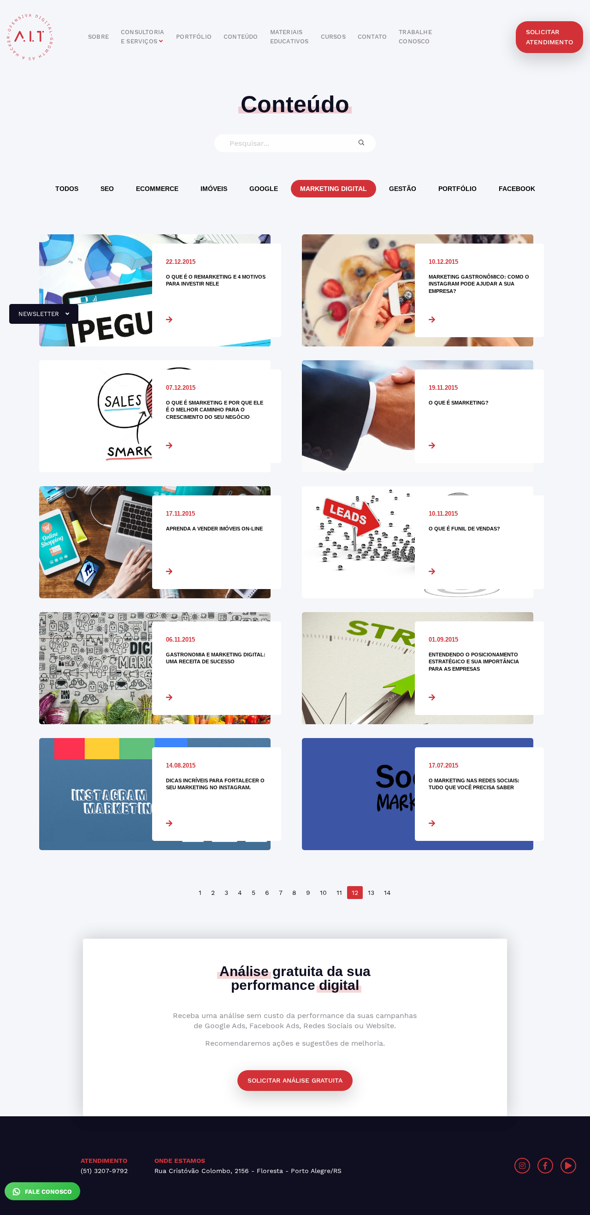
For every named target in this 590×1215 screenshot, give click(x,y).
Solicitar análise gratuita (295, 1080)
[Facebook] (545, 1165)
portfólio (194, 36)
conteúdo (241, 36)
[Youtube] (568, 1165)
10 (323, 892)
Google (263, 188)
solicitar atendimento (549, 37)
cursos (333, 36)
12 (355, 892)
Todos (66, 188)
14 (387, 892)
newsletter (35, 317)
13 (371, 892)
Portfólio (457, 188)
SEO (107, 188)
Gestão (402, 188)
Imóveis (214, 188)
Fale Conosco (47, 1191)
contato (372, 36)
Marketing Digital (333, 188)
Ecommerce (157, 188)
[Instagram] (522, 1165)
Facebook (517, 188)
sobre (98, 36)
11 (339, 892)
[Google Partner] (445, 1165)
